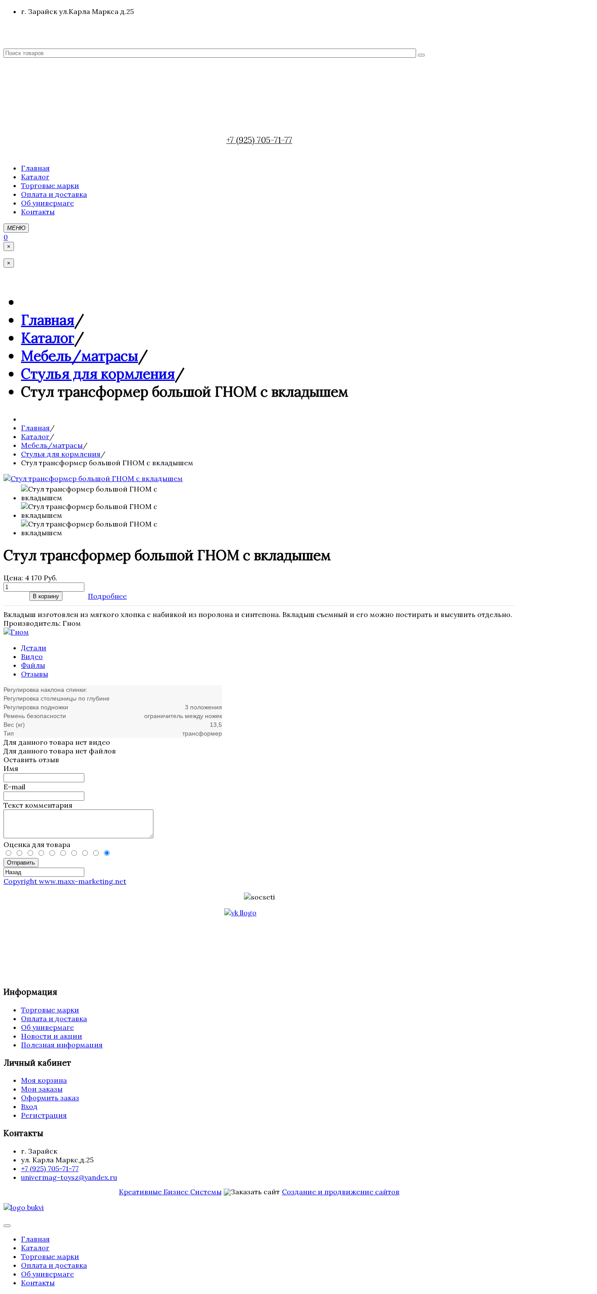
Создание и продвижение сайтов (340, 1191)
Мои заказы (41, 1089)
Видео (32, 656)
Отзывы (34, 674)
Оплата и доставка (54, 1018)
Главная (47, 320)
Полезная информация (62, 1044)
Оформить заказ (50, 1097)
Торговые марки (50, 1009)
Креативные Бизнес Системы (170, 1191)
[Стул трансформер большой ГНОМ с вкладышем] (93, 478)
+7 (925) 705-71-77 (259, 140)
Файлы (33, 665)
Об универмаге (47, 1027)
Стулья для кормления (98, 374)
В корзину (46, 596)
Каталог (47, 338)
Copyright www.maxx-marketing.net (64, 881)
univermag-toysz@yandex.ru (69, 1177)
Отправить (21, 862)
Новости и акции (51, 1036)
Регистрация (44, 1115)
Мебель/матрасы (79, 356)
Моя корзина (44, 1080)
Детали (33, 647)
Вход (29, 1106)
